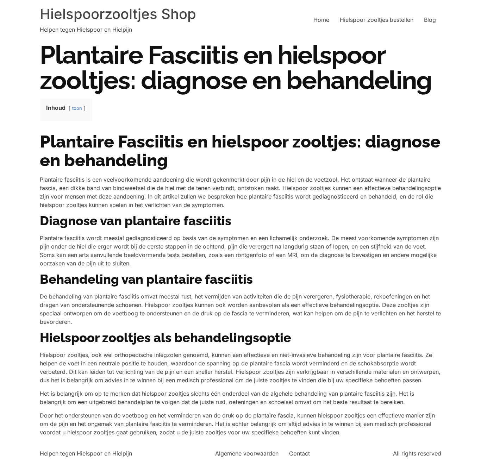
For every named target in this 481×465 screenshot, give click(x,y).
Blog (430, 19)
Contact (299, 453)
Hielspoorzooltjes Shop (118, 14)
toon (77, 108)
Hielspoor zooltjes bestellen (376, 19)
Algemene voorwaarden (247, 453)
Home (321, 19)
